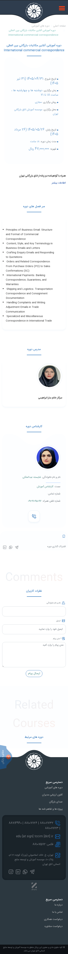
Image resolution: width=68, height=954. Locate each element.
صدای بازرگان (56, 802)
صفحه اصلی (59, 26)
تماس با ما (57, 912)
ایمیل (58, 621)
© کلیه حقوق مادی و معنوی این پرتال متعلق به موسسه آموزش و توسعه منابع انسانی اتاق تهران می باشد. (34, 949)
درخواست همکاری (53, 919)
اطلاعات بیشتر (59, 183)
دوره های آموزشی (41, 26)
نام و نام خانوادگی (54, 603)
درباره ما (59, 905)
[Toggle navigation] (62, 7)
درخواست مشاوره (54, 926)
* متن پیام (57, 638)
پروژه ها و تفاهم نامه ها (51, 809)
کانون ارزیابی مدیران (52, 795)
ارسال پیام (34, 673)
